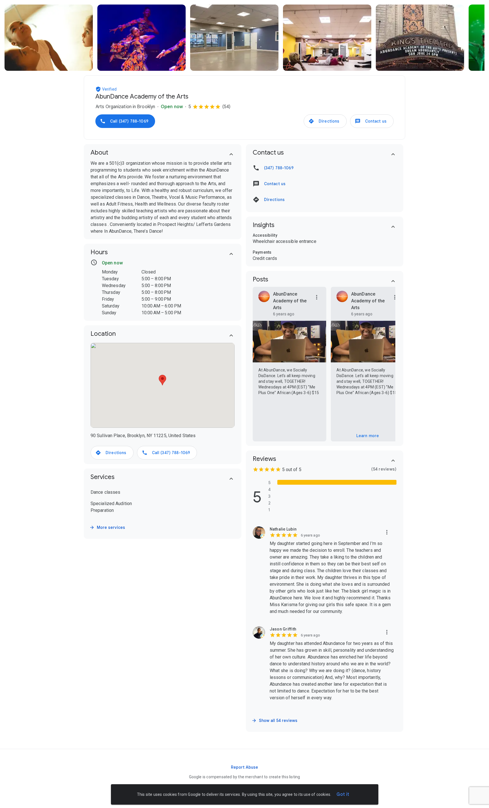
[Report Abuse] (244, 767)
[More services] (108, 527)
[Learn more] (367, 435)
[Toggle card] (231, 154)
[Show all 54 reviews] (275, 720)
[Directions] (325, 121)
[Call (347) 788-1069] (125, 121)
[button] (98, 89)
